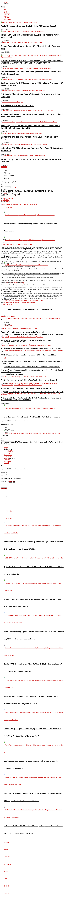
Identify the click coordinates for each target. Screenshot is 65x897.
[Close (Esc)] (1, 472)
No (14, 481)
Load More (4, 167)
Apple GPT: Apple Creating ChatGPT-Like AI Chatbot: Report (28, 26)
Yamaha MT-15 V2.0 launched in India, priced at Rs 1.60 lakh (23, 332)
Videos (6, 879)
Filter (2, 6)
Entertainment (8, 518)
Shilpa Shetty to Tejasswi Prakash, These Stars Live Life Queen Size (26, 340)
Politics (6, 14)
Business (7, 13)
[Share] (3, 472)
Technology (7, 19)
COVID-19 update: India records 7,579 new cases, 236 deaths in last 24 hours (29, 355)
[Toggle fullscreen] (4, 472)
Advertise (7, 429)
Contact (6, 432)
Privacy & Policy (9, 431)
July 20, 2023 (5, 200)
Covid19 (6, 886)
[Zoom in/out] (6, 472)
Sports (6, 849)
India (5, 11)
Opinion (6, 893)
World (6, 16)
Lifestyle (6, 18)
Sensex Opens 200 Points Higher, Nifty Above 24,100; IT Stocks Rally (26, 388)
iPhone (33, 302)
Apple (13, 302)
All (5, 10)
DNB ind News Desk (8, 198)
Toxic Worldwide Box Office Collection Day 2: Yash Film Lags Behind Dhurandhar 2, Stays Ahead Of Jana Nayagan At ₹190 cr (32, 61)
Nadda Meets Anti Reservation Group (18, 105)
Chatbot (24, 302)
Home (2, 187)
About (6, 170)
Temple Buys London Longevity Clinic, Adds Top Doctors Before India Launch (29, 380)
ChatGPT (28, 302)
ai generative (8, 302)
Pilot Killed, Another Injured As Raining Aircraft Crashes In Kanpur (28, 309)
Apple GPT (18, 302)
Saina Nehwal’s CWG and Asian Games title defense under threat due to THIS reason (32, 348)
